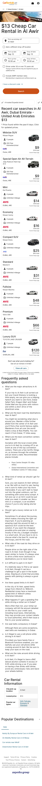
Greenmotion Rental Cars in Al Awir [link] (15, 747)
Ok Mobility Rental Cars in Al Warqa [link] (15, 738)
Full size (27, 701)
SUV (21, 701)
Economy (23, 703)
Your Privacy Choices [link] (13, 760)
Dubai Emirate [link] (12, 9)
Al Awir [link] (21, 9)
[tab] (5, 727)
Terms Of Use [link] (14, 757)
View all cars (21, 368)
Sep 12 (11, 54)
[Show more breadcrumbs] (3, 9)
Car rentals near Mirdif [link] (10, 742)
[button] (21, 84)
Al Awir (11, 41)
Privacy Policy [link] (25, 757)
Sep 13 (30, 54)
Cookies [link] (34, 757)
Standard (23, 705)
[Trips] (32, 3)
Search (21, 91)
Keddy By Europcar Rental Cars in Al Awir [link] (17, 733)
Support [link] (6, 757)
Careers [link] (23, 760)
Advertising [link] (31, 760)
